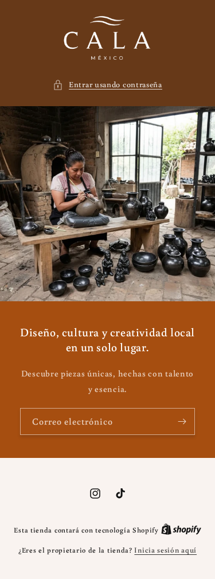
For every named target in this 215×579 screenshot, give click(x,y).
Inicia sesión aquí (165, 550)
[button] (107, 84)
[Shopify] (181, 530)
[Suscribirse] (181, 421)
